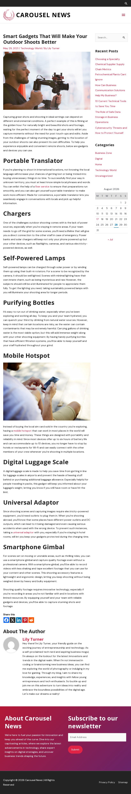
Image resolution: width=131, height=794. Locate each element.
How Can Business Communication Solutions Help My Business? (110, 90)
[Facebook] (6, 620)
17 (97, 219)
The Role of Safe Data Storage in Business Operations (107, 117)
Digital (98, 158)
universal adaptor (23, 532)
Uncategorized (103, 176)
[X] (12, 620)
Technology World (31, 48)
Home (98, 164)
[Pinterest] (25, 620)
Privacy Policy (107, 782)
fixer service (42, 186)
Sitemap (123, 782)
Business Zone (103, 153)
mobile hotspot (22, 430)
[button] (126, 3)
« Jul (110, 239)
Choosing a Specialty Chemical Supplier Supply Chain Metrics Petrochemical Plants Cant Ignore (110, 69)
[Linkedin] (19, 620)
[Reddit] (31, 620)
